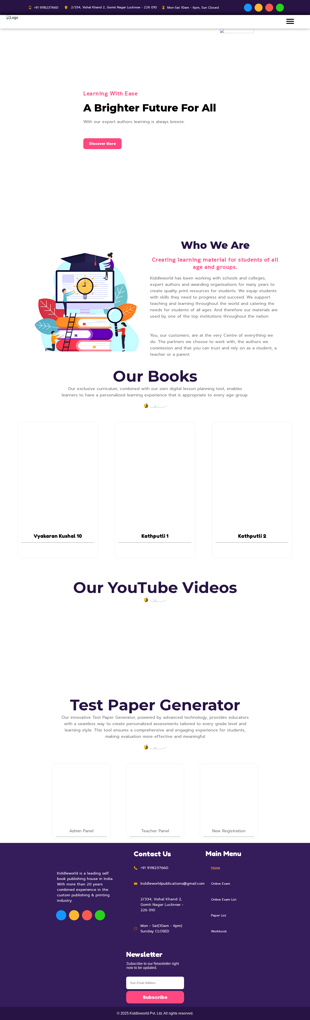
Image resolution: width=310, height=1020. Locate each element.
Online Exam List (223, 899)
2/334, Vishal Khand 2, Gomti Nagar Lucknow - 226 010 (114, 7)
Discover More (102, 143)
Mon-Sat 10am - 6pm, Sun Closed (193, 7)
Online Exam (220, 883)
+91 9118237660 (46, 7)
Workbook (219, 931)
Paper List (218, 915)
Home (215, 867)
